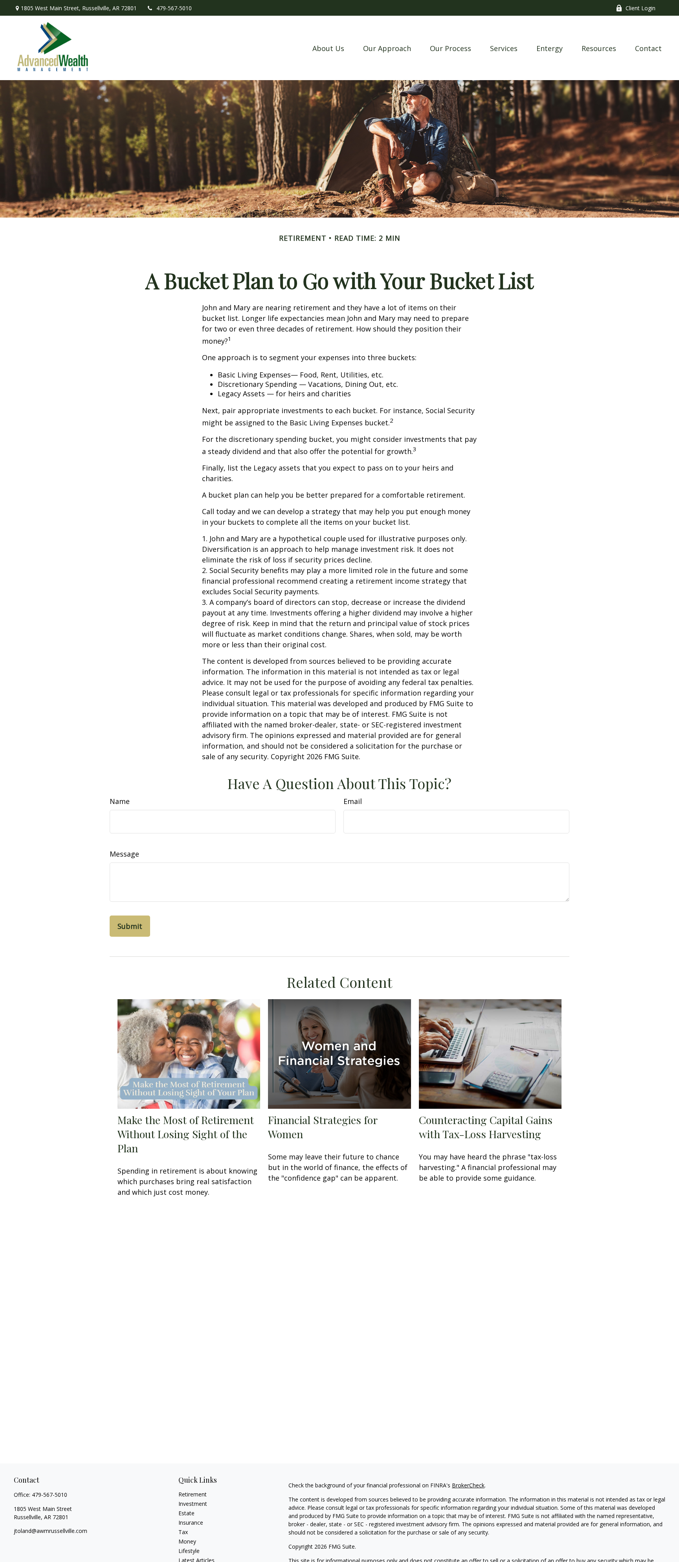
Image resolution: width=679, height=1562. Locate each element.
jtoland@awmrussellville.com (50, 1531)
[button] (328, 48)
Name (120, 801)
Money (187, 1541)
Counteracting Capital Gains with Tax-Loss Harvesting (485, 1127)
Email (352, 801)
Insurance (190, 1522)
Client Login (640, 8)
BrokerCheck (468, 1485)
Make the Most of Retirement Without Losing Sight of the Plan (185, 1134)
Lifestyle (189, 1551)
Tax (183, 1532)
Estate (186, 1513)
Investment (192, 1503)
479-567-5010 (174, 8)
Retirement (192, 1494)
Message (124, 854)
